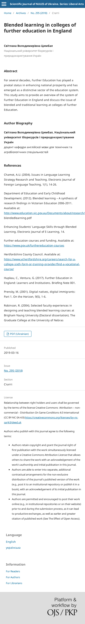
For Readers (13, 571)
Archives (21, 13)
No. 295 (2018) (39, 13)
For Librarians (14, 583)
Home (7, 13)
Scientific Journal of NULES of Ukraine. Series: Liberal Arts (47, 4)
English (11, 542)
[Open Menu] (4, 4)
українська (13, 547)
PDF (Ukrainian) (19, 334)
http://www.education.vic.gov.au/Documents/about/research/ (44, 213)
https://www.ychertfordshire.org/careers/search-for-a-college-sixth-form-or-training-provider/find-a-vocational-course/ (42, 264)
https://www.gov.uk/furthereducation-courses (34, 245)
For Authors (13, 577)
